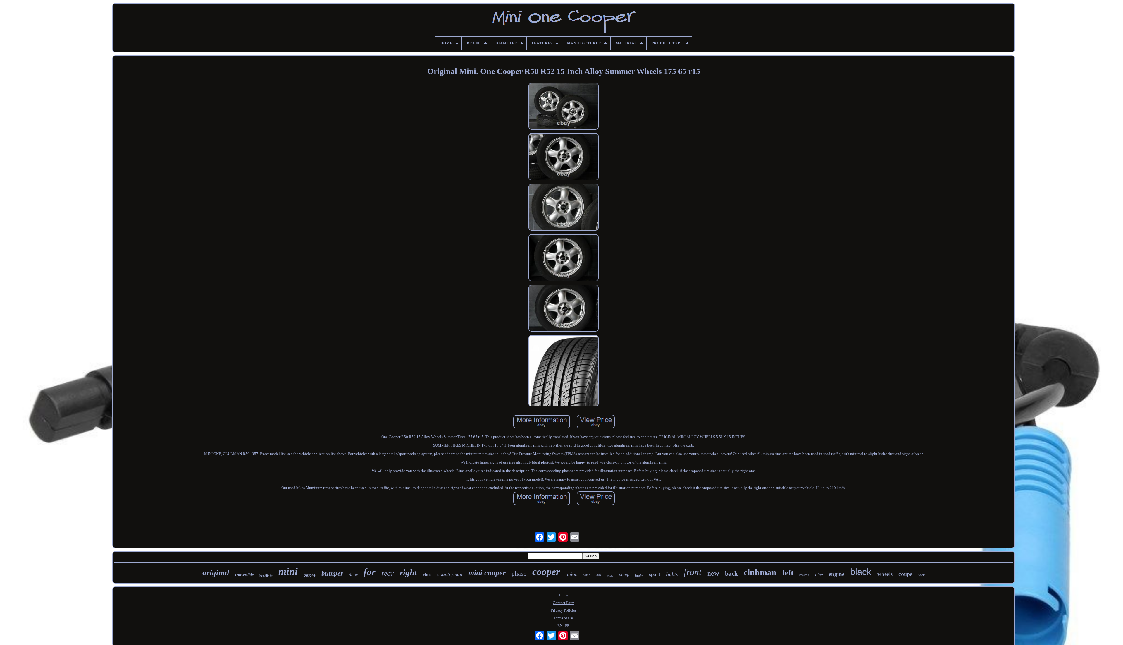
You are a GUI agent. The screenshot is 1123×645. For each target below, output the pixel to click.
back (731, 573)
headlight (266, 575)
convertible (244, 575)
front (693, 572)
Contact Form (563, 603)
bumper (332, 573)
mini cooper (487, 573)
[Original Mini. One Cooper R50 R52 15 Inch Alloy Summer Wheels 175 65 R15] (563, 107)
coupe (905, 574)
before (310, 575)
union (572, 574)
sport (654, 574)
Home (563, 595)
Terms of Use (564, 618)
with (586, 575)
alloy (610, 575)
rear (387, 573)
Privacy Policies (563, 610)
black (860, 572)
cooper (546, 571)
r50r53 (804, 575)
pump (624, 574)
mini (288, 571)
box (598, 575)
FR (567, 625)
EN (559, 625)
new (713, 573)
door (353, 574)
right (408, 572)
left (787, 572)
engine (836, 574)
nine (819, 574)
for (370, 572)
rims (427, 574)
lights (672, 574)
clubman (760, 572)
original (215, 572)
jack (921, 575)
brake (639, 575)
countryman (449, 574)
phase (518, 573)
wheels (885, 574)
